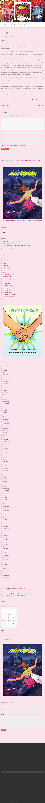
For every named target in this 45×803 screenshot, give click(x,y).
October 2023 (5, 427)
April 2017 (5, 568)
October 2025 (5, 383)
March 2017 (5, 570)
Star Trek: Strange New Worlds (9, 289)
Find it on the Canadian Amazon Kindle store (28, 160)
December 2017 (6, 553)
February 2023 (6, 441)
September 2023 (6, 428)
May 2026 (5, 370)
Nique (11, 36)
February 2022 (6, 463)
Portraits (4, 272)
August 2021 (5, 474)
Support (38, 24)
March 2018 (5, 548)
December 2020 (6, 488)
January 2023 (5, 443)
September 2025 (6, 385)
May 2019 (5, 523)
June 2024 (5, 412)
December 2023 (6, 423)
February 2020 (6, 506)
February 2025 (6, 398)
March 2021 (5, 483)
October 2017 (5, 557)
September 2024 (6, 407)
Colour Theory (6, 261)
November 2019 (6, 512)
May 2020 (5, 501)
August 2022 (5, 452)
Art (3, 260)
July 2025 (5, 388)
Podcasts (29, 24)
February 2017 (6, 572)
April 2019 (5, 524)
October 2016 (5, 579)
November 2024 (6, 403)
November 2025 (6, 381)
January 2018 (5, 552)
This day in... (17, 99)
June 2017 (5, 564)
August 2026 (5, 365)
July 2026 (5, 367)
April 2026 (5, 372)
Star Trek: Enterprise (7, 278)
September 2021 (6, 472)
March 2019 (5, 526)
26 (8, 623)
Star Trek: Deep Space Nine (8, 274)
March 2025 (5, 396)
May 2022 (5, 457)
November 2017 (6, 555)
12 (8, 617)
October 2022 (5, 448)
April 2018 (5, 546)
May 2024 (5, 414)
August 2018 (5, 539)
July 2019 (5, 519)
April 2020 (5, 503)
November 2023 (6, 425)
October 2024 (5, 405)
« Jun (2, 630)
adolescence (25, 99)
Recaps (22, 24)
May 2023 (5, 436)
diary (29, 99)
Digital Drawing (40, 105)
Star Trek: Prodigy (6, 283)
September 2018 (6, 537)
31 (4, 626)
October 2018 (5, 535)
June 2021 (5, 477)
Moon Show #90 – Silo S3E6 (9, 249)
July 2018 (5, 541)
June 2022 (5, 456)
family (32, 99)
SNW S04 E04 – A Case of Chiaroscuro (11, 247)
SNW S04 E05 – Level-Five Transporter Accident (13, 241)
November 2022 (6, 446)
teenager (38, 99)
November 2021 (6, 468)
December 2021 (6, 466)
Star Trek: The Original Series (9, 296)
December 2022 (6, 445)
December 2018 (6, 532)
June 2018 (5, 543)
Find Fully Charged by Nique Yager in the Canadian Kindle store (15, 220)
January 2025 (5, 399)
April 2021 (5, 481)
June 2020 (5, 499)
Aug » (4, 630)
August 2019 (5, 517)
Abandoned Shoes (6, 258)
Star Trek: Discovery (7, 276)
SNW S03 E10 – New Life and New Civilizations (17, 588)
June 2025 (5, 390)
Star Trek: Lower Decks (8, 280)
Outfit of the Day (6, 267)
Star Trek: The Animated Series (9, 290)
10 (4, 617)
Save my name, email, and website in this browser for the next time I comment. (14, 145)
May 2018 (5, 544)
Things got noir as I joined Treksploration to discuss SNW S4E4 (16, 245)
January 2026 (5, 378)
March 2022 (5, 461)
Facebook (4, 232)
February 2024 (6, 419)
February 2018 (6, 550)
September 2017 (6, 559)
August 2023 (5, 430)
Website (2, 140)
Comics (4, 263)
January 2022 (5, 465)
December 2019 (6, 510)
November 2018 (6, 533)
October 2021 (5, 470)
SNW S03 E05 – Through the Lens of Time (16, 595)
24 (4, 623)
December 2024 (6, 401)
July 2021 (5, 475)
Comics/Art (13, 24)
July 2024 (5, 410)
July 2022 (5, 454)
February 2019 (6, 528)
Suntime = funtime (5, 105)
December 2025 (6, 379)
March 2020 (5, 505)
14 (13, 617)
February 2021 (6, 485)
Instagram (4, 230)
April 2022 (5, 459)
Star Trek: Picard (6, 281)
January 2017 (5, 573)
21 (13, 620)
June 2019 (5, 521)
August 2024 (5, 408)
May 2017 (5, 566)
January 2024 (5, 421)
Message (2, 714)
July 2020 (5, 497)
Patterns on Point (6, 269)
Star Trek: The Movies (7, 292)
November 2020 (6, 490)
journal (34, 99)
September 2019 (6, 515)
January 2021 (5, 486)
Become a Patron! (4, 756)
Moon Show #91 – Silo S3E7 (9, 243)
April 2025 (5, 394)
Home (6, 24)
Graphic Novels (6, 265)
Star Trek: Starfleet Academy (9, 287)
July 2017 (5, 563)
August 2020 (5, 495)
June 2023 (5, 434)
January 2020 (5, 508)
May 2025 (5, 392)
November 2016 (6, 577)
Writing (4, 300)
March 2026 (5, 374)
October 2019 (5, 514)
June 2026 (5, 369)
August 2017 (5, 561)
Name (2, 131)
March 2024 (5, 417)
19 (8, 620)
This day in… (5, 298)
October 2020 (5, 492)
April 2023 (5, 437)
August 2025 (5, 387)
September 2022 (6, 450)
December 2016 (6, 575)
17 (4, 620)
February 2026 (6, 376)
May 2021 (5, 479)
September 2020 (6, 494)
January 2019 (5, 530)
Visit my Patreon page (6, 639)
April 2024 (5, 416)
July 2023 (5, 432)
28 (13, 623)
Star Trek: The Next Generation (9, 294)
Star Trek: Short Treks (7, 285)
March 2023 (5, 439)
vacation (41, 99)
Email (2, 136)
